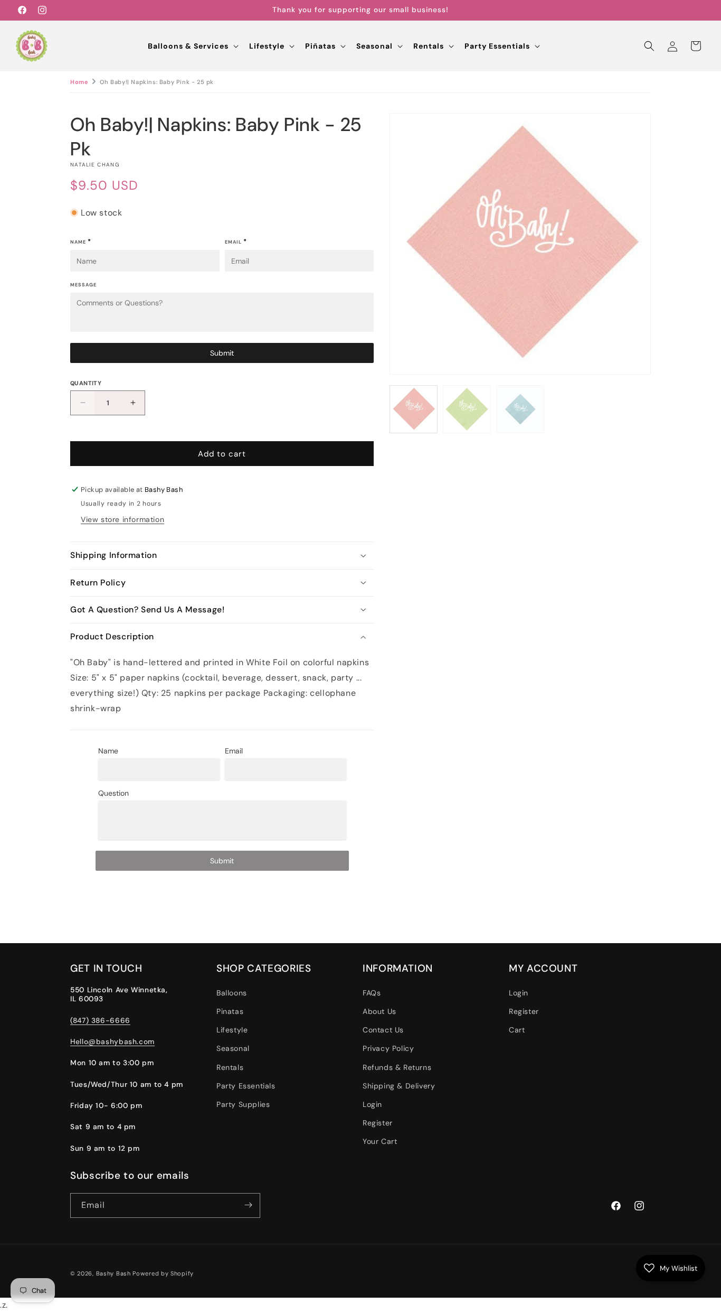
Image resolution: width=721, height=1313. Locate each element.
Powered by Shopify (163, 1273)
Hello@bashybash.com (112, 1041)
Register (378, 1123)
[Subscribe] (248, 1205)
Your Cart (380, 1142)
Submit (222, 352)
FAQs (372, 993)
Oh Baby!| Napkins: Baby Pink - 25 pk (157, 82)
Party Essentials (246, 1086)
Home (79, 82)
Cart (517, 1030)
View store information (122, 519)
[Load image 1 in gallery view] (414, 409)
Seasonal (233, 1049)
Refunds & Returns (397, 1067)
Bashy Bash (113, 1273)
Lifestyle (232, 1030)
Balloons (231, 993)
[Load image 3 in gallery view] (520, 409)
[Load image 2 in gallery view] (467, 409)
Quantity (85, 382)
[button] (192, 46)
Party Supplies (243, 1104)
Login (372, 1104)
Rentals (229, 1067)
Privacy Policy (388, 1049)
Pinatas (229, 1011)
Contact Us (383, 1030)
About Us (379, 1011)
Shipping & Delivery (399, 1086)
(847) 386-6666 (100, 1020)
